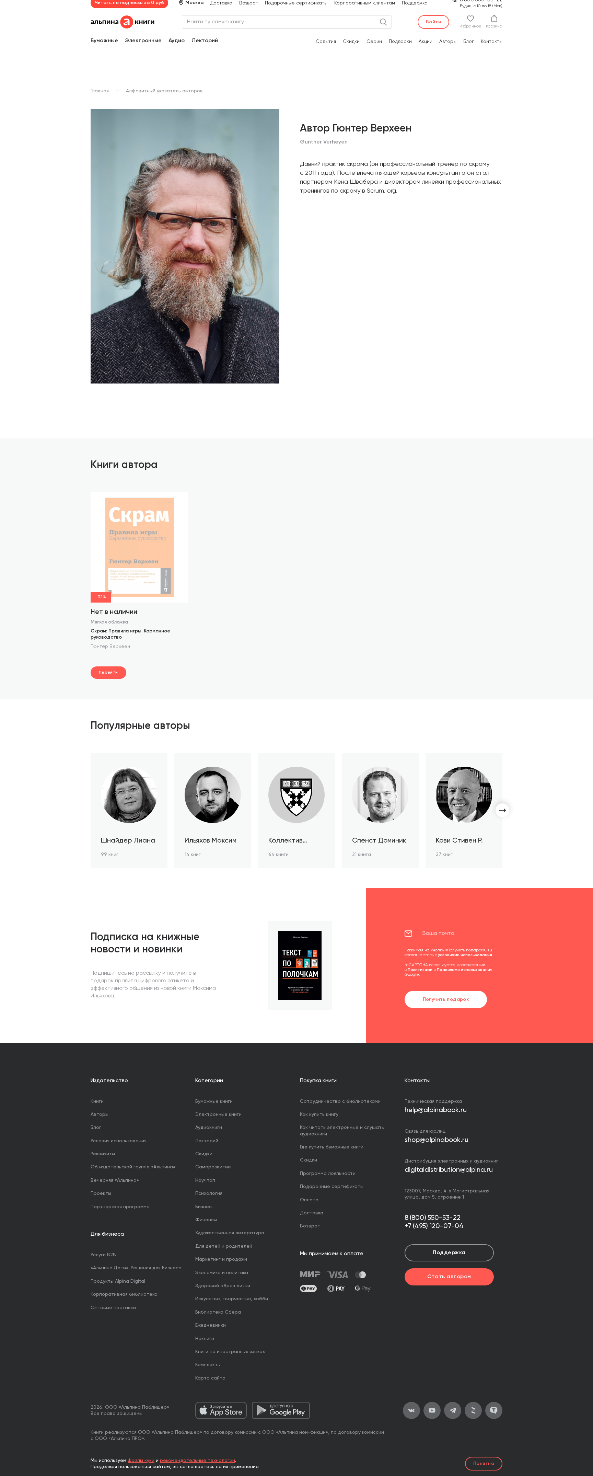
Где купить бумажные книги (331, 1147)
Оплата (309, 1200)
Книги (97, 1101)
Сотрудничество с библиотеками (340, 1101)
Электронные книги (218, 1114)
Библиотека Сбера (218, 1312)
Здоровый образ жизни (222, 1285)
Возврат (248, 3)
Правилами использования (464, 970)
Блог (468, 41)
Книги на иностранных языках (230, 1351)
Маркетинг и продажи (221, 1259)
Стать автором (449, 1277)
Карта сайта (210, 1378)
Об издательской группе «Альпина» (133, 1167)
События (326, 41)
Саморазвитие (213, 1167)
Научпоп (205, 1180)
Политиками (420, 970)
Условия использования (119, 1141)
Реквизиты (103, 1154)
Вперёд (502, 810)
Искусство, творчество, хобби (231, 1298)
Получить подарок (446, 999)
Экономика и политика (221, 1272)
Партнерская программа (120, 1206)
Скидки (351, 41)
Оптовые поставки (113, 1307)
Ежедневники (210, 1325)
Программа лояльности (328, 1173)
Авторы (447, 41)
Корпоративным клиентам (364, 3)
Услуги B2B (103, 1254)
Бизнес (203, 1206)
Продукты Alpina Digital (118, 1281)
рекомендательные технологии (197, 1460)
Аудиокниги (208, 1127)
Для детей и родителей (223, 1246)
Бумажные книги (214, 1101)
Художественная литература (229, 1233)
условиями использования (465, 955)
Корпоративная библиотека (124, 1294)
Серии (374, 41)
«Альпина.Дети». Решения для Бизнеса (136, 1268)
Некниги (204, 1338)
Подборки (400, 41)
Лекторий (204, 41)
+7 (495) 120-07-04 (434, 1226)
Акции (425, 41)
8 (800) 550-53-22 (433, 1218)
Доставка (221, 3)
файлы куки (141, 1460)
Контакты (491, 41)
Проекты (101, 1193)
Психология (208, 1193)
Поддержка (415, 3)
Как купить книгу (319, 1114)
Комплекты (208, 1364)
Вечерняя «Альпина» (115, 1180)
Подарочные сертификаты (296, 3)
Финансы (206, 1219)
